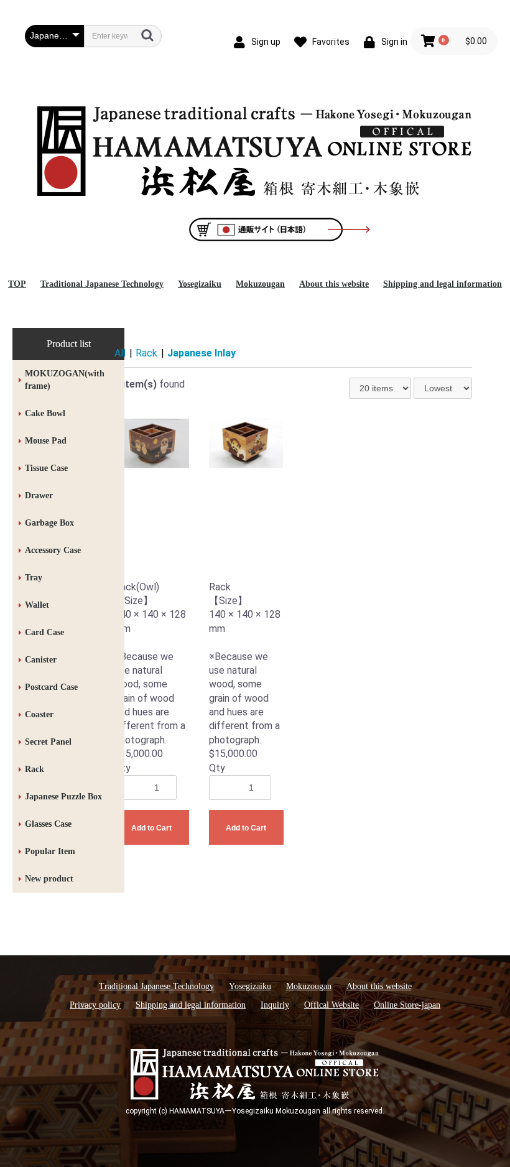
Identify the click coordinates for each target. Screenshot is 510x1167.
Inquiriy (275, 1005)
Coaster (39, 714)
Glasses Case (48, 824)
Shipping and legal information (442, 284)
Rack (34, 769)
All (120, 353)
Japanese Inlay (201, 353)
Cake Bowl (45, 413)
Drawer (39, 495)
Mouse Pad (46, 440)
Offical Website (331, 1005)
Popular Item (50, 851)
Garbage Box (49, 523)
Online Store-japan (407, 1005)
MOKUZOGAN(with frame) (64, 380)
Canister (41, 659)
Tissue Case (46, 468)
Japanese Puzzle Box (63, 796)
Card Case (44, 632)
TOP (17, 284)
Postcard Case (51, 687)
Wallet (37, 605)
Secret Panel (48, 741)
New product (49, 878)
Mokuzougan (260, 284)
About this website (334, 284)
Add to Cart (151, 828)
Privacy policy (95, 1005)
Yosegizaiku (199, 284)
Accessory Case (53, 550)
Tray (33, 577)
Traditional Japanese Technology (102, 284)
